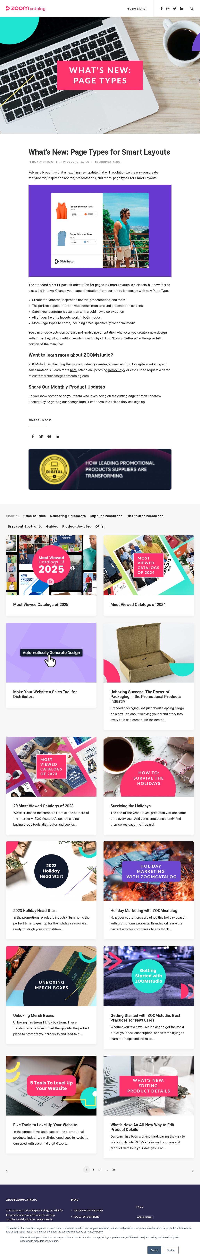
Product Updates (76, 162)
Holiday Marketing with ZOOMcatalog (144, 910)
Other (100, 526)
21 (113, 1169)
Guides (52, 526)
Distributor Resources (145, 516)
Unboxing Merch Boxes (33, 1015)
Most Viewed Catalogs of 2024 (138, 604)
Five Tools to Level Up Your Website (45, 1125)
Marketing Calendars (68, 516)
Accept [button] (154, 1250)
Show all (12, 516)
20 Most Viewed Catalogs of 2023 (43, 806)
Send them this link (102, 402)
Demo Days (116, 370)
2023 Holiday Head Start (35, 910)
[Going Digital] (100, 469)
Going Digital (136, 9)
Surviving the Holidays (131, 806)
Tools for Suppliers (86, 1217)
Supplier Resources (106, 516)
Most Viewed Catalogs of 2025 (40, 604)
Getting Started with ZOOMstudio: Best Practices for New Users (145, 1018)
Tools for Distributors (88, 1210)
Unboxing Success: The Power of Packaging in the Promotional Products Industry (146, 697)
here (73, 370)
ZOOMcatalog (110, 162)
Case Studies (34, 516)
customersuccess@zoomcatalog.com (60, 376)
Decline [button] (171, 1250)
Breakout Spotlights (25, 526)
